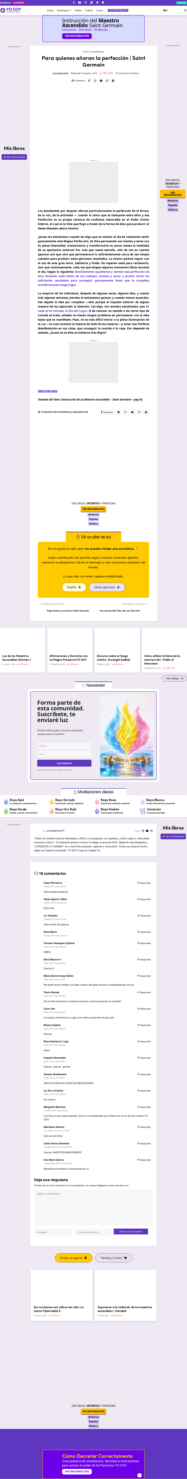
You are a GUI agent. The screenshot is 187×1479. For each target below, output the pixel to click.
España (93, 519)
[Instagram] (86, 3)
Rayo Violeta (110, 809)
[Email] (101, 80)
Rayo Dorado (65, 800)
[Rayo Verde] (6, 811)
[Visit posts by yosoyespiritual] (50, 73)
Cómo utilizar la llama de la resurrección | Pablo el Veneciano (162, 660)
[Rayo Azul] (6, 801)
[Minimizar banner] (139, 1475)
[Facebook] (73, 3)
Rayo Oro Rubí (66, 809)
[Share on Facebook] (89, 80)
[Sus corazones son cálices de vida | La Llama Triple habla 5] (61, 1287)
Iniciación (154, 809)
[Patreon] (103, 3)
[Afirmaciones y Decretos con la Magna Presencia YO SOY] (70, 640)
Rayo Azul (17, 800)
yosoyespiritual (60, 73)
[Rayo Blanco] (143, 801)
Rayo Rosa (108, 800)
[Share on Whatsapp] (95, 80)
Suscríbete (18, 2)
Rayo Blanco (155, 800)
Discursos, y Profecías (93, 503)
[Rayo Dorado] (52, 801)
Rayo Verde (18, 809)
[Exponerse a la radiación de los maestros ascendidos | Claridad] (125, 1287)
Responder (145, 882)
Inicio (86, 51)
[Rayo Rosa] (97, 801)
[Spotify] (92, 3)
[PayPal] (97, 3)
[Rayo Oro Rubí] (52, 811)
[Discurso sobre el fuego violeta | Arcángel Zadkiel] (117, 640)
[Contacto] (113, 2)
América (93, 515)
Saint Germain (47, 391)
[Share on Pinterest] (119, 412)
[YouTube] (79, 3)
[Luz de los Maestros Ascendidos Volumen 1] (22, 640)
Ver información (77, 36)
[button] (165, 10)
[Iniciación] (143, 811)
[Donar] (108, 2)
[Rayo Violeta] (97, 811)
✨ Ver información (14, 157)
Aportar (181, 2)
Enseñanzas (98, 51)
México (93, 524)
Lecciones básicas (118, 10)
